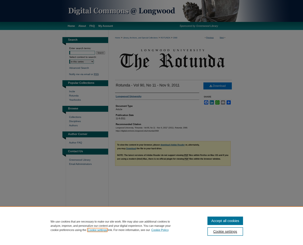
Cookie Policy (160, 230)
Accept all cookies (225, 221)
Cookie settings (97, 230)
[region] (151, 225)
